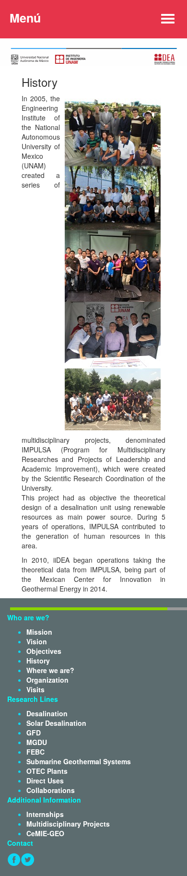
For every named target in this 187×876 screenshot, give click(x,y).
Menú (25, 17)
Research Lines (32, 699)
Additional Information (44, 800)
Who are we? (28, 617)
